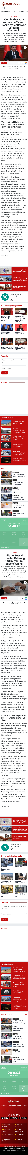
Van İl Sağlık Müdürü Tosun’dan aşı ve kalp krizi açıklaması (19, 476)
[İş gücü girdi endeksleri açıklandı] (21, 876)
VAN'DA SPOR (5, 11)
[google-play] (14, 1118)
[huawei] (23, 1118)
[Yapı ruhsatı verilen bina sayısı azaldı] (7, 876)
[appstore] (5, 1118)
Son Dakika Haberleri (6, 1140)
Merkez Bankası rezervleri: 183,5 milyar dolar (21, 895)
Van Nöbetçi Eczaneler (6, 1125)
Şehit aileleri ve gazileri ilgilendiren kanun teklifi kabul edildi (20, 347)
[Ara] (4, 8)
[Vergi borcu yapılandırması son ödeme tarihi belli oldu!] (7, 862)
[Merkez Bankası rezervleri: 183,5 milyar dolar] (21, 889)
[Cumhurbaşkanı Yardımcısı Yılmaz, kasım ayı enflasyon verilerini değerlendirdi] (14, 53)
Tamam (19, 1153)
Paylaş (4, 62)
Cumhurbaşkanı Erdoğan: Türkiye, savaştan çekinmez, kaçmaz (6, 318)
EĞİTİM (15, 480)
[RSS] (20, 1114)
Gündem (15, 503)
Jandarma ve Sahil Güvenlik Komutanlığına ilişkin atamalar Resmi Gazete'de (20, 319)
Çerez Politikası (12, 1146)
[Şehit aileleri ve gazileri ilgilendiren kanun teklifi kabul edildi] (21, 341)
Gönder (4, 373)
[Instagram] (14, 1114)
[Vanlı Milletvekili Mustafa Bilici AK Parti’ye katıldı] (7, 327)
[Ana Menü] (6, 8)
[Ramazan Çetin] (5, 297)
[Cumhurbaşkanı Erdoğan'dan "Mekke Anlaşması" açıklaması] (7, 341)
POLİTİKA (14, 16)
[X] (11, 1114)
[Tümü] (26, 468)
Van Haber (15, 472)
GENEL (21, 11)
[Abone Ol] (26, 63)
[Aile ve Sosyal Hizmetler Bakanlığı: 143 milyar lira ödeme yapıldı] (14, 588)
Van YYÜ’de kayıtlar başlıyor (18, 483)
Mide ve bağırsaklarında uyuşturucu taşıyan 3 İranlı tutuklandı (19, 491)
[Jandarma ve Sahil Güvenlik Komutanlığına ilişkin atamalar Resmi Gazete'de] (21, 311)
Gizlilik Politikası (21, 1146)
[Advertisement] (14, 399)
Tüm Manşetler (20, 1134)
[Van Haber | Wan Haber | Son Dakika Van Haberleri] (10, 3)
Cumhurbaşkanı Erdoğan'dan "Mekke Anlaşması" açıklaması (7, 347)
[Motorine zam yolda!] (21, 862)
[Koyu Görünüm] (2, 8)
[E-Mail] (11, 299)
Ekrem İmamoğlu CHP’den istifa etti (19, 333)
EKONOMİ (15, 495)
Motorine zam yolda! (18, 514)
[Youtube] (17, 1114)
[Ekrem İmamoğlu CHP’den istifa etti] (21, 327)
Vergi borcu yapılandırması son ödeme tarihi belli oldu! (19, 499)
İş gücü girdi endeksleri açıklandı (20, 882)
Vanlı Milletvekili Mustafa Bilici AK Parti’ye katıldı (5, 334)
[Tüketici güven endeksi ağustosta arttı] (7, 889)
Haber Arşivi (20, 1139)
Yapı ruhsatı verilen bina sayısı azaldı (6, 882)
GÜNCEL (15, 11)
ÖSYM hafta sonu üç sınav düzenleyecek (18, 506)
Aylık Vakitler (5, 547)
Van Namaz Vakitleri (6, 1130)
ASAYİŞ (15, 487)
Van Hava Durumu (18, 1125)
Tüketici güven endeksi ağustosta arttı (6, 895)
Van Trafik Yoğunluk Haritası (19, 1130)
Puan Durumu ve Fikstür (7, 1135)
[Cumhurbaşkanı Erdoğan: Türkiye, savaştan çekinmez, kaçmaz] (7, 311)
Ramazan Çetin (7, 66)
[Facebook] (8, 1114)
